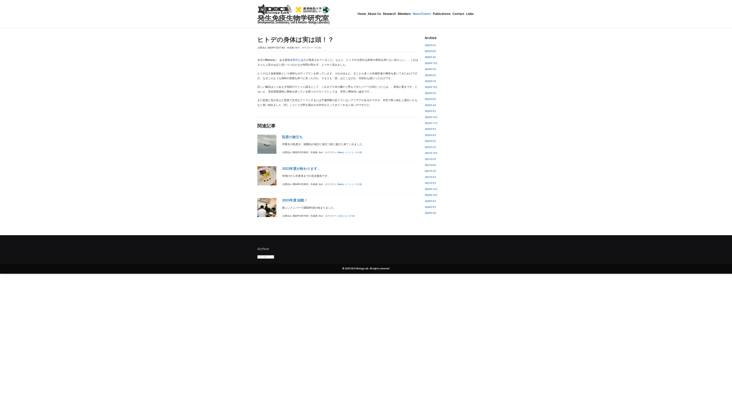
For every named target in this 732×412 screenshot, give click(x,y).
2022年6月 (430, 135)
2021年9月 (430, 159)
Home (362, 14)
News (341, 152)
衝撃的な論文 (298, 59)
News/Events (422, 14)
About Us (374, 14)
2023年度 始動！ (295, 200)
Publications (442, 14)
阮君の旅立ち (292, 137)
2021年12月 (431, 153)
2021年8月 (430, 165)
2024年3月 (430, 81)
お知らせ (342, 216)
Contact (458, 14)
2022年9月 (430, 129)
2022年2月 (430, 147)
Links (470, 14)
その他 (317, 47)
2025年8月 (430, 51)
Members (404, 14)
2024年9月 (430, 69)
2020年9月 (430, 201)
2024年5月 (430, 75)
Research (389, 14)
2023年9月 (430, 93)
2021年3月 (430, 177)
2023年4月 (430, 105)
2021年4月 (430, 171)
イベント (349, 152)
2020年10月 (431, 195)
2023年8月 (430, 99)
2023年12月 (431, 87)
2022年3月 (430, 141)
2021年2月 (430, 183)
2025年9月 (430, 45)
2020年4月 (430, 213)
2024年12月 (431, 63)
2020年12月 (431, 189)
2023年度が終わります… (301, 169)
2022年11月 (431, 123)
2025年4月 (430, 57)
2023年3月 (430, 111)
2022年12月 (431, 117)
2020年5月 (430, 207)
